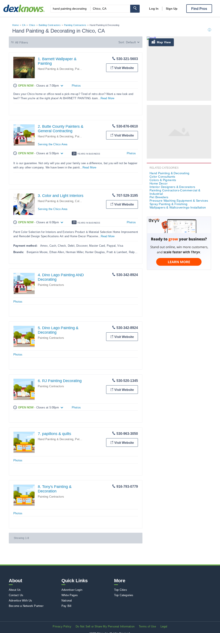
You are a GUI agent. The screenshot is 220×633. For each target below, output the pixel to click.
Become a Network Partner (26, 606)
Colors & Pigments (163, 180)
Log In (154, 8)
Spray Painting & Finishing (168, 204)
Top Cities (120, 589)
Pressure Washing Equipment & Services (179, 200)
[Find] (135, 9)
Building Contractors (50, 25)
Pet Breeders (83, 439)
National (66, 600)
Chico (32, 25)
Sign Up (171, 8)
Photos (76, 85)
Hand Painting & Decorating (55, 68)
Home (15, 25)
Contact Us (16, 595)
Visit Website (124, 68)
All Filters (21, 42)
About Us (15, 589)
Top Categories (123, 595)
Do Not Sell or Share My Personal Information (105, 626)
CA (23, 25)
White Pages (69, 595)
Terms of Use (147, 626)
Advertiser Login (71, 589)
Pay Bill (66, 606)
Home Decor (159, 183)
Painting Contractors (75, 25)
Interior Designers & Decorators (172, 187)
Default (131, 42)
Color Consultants (162, 176)
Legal (163, 626)
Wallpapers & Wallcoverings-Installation (178, 207)
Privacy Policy (62, 626)
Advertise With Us (20, 600)
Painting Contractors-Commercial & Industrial (175, 192)
